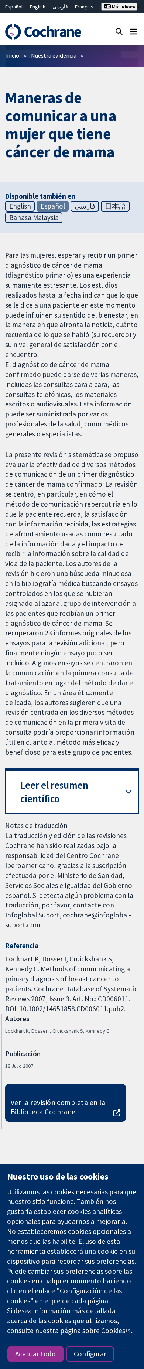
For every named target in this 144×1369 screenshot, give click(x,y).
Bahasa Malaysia (34, 217)
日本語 (115, 206)
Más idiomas (124, 6)
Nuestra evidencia (53, 55)
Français (84, 6)
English (37, 6)
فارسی (60, 6)
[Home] (43, 32)
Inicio (12, 55)
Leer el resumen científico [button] (54, 792)
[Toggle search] (119, 31)
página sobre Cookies (92, 1330)
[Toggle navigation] (133, 31)
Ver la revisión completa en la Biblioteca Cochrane (58, 1107)
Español (14, 6)
